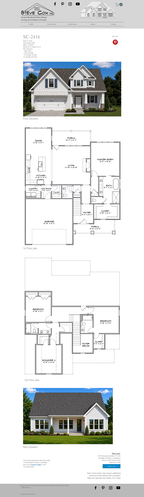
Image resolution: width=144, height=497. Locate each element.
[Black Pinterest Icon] (62, 4)
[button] (119, 4)
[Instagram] (70, 4)
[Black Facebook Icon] (55, 4)
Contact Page (35, 464)
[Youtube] (77, 4)
